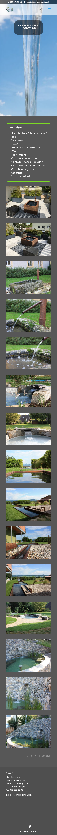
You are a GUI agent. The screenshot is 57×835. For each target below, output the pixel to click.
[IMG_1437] (28, 520)
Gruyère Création (28, 831)
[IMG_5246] (28, 255)
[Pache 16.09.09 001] (28, 633)
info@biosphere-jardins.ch (19, 795)
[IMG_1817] (28, 709)
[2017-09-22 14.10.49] (28, 293)
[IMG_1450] (28, 558)
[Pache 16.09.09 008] (28, 444)
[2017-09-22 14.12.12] (28, 331)
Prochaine (44, 756)
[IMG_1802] (28, 671)
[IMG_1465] (28, 482)
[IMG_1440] (28, 595)
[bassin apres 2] (28, 406)
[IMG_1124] (28, 369)
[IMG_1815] (28, 747)
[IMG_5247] (28, 217)
